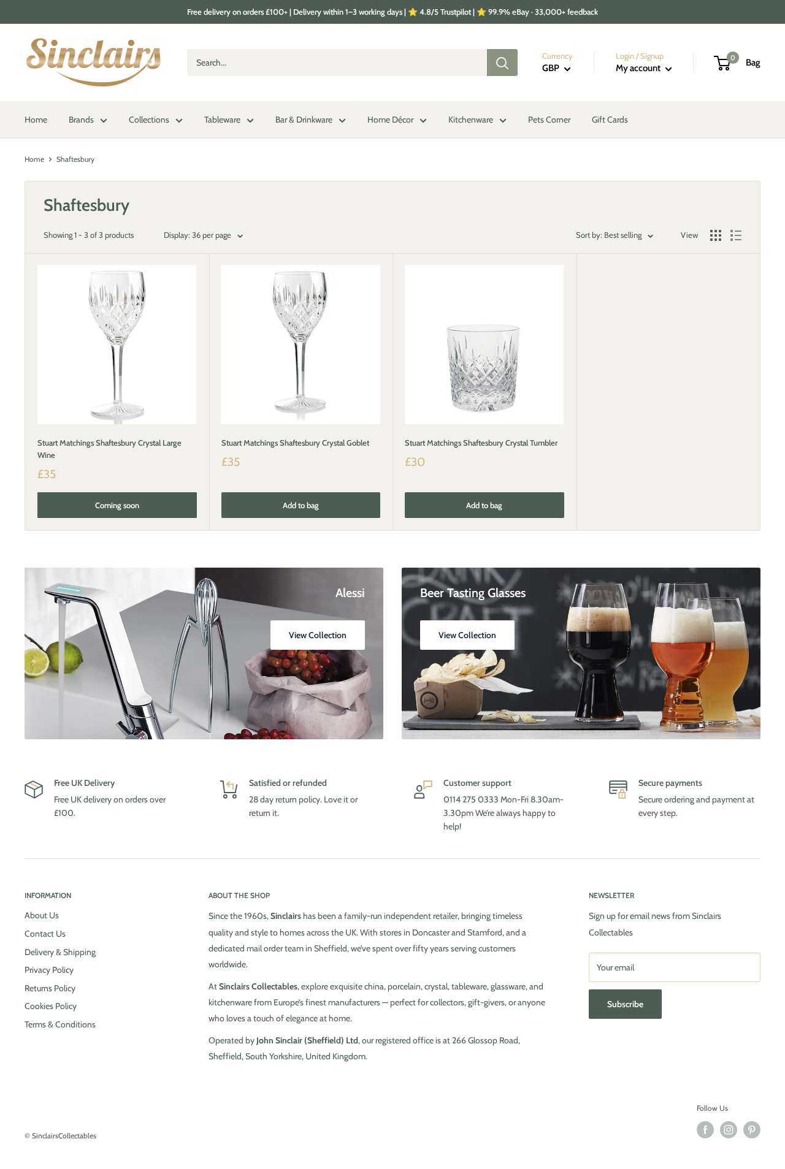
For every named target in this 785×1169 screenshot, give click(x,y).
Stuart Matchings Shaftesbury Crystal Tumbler (481, 442)
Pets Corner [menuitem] (549, 119)
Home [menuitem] (36, 119)
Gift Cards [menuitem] (610, 119)
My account (639, 68)
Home (34, 159)
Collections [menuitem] (149, 119)
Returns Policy (50, 988)
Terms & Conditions (60, 1024)
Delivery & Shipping (60, 952)
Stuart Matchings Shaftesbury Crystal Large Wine (109, 449)
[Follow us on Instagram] (728, 1129)
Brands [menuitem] (81, 119)
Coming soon (117, 505)
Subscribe (625, 1004)
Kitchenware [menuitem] (470, 119)
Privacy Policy (49, 969)
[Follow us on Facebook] (705, 1129)
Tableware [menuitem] (222, 119)
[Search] (502, 62)
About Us (42, 915)
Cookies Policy (51, 1005)
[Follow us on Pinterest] (751, 1129)
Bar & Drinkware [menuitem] (303, 119)
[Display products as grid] (715, 235)
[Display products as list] (735, 235)
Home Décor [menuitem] (390, 119)
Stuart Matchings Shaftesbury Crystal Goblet (295, 442)
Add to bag (301, 505)
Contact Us (45, 933)
